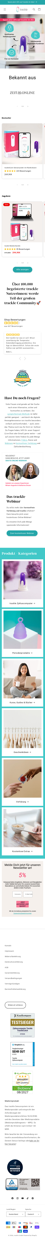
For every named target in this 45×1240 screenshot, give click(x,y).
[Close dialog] (44, 605)
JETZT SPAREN (34, 625)
